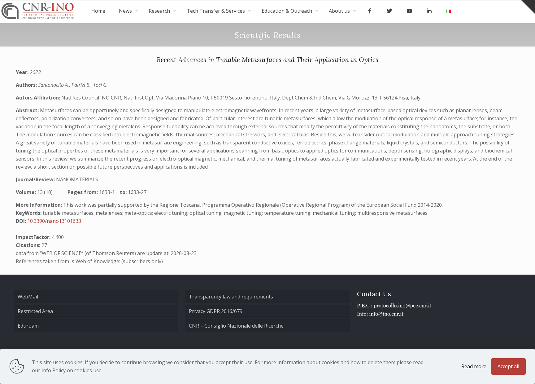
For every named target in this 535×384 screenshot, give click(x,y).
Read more (473, 366)
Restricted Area (35, 311)
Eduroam (28, 325)
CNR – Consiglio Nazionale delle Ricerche (236, 325)
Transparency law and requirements (231, 296)
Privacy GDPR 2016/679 (215, 311)
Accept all (508, 366)
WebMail (28, 296)
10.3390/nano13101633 (54, 221)
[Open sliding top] (528, 7)
